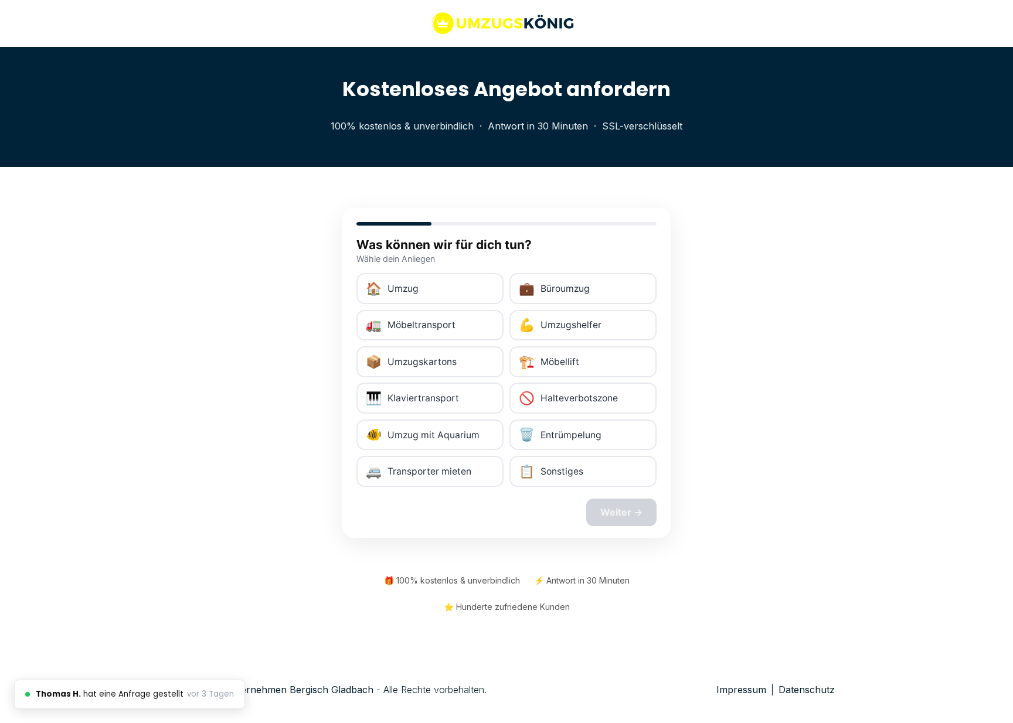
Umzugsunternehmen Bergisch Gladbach (281, 689)
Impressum (741, 689)
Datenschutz (807, 689)
